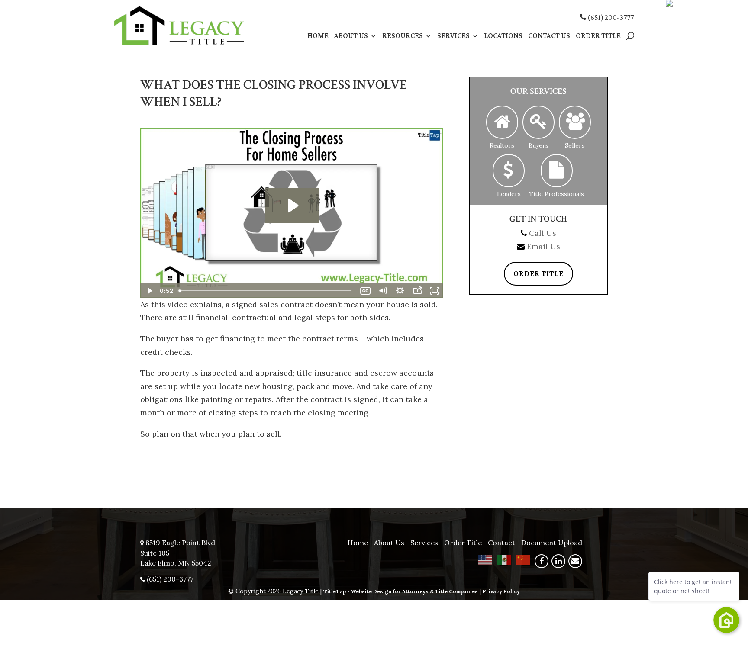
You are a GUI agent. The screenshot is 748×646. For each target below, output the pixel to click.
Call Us (542, 233)
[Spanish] (504, 559)
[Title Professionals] (557, 170)
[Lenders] (509, 170)
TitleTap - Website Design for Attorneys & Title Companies (400, 591)
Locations (503, 36)
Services (453, 36)
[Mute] (382, 290)
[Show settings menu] (400, 290)
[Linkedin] (558, 561)
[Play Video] (149, 290)
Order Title (598, 36)
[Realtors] (502, 122)
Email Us (543, 246)
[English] (485, 559)
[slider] (266, 290)
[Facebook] (541, 561)
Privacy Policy (501, 591)
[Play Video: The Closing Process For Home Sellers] (292, 205)
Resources (402, 36)
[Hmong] (523, 559)
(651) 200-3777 (610, 17)
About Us (351, 36)
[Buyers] (538, 122)
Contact (501, 542)
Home (318, 36)
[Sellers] (575, 122)
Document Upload (551, 542)
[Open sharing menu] (417, 290)
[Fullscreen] (434, 290)
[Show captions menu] (365, 290)
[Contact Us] (575, 561)
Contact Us (549, 36)
